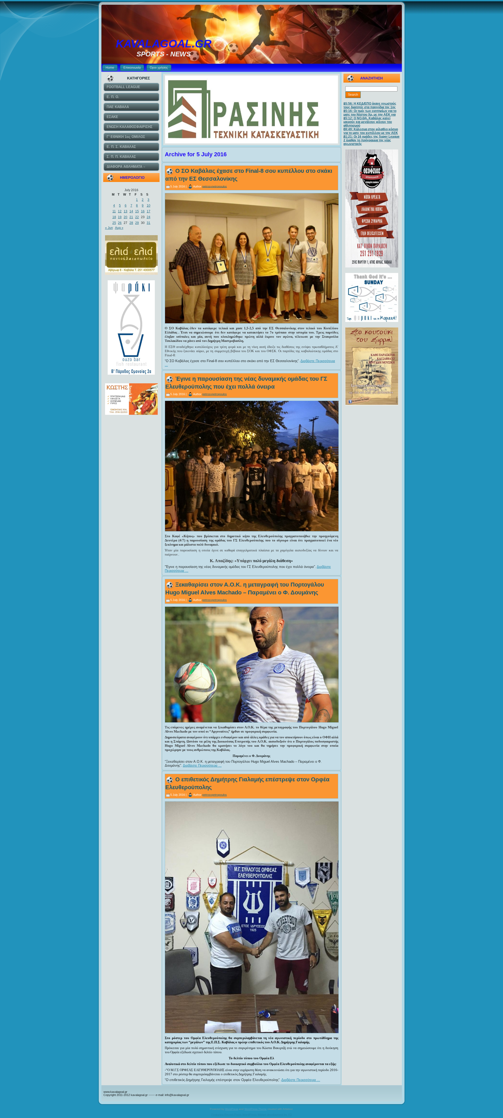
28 (131, 223)
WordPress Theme (255, 1109)
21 (131, 217)
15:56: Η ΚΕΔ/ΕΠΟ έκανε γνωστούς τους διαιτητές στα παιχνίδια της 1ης (369, 105)
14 (131, 211)
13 (125, 211)
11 (114, 211)
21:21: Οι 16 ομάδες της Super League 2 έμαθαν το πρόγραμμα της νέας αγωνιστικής (371, 140)
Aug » (119, 228)
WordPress (231, 1109)
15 (137, 211)
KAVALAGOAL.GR (163, 43)
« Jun (109, 228)
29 (137, 223)
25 (114, 223)
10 (148, 205)
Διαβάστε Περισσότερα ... (202, 765)
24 (148, 217)
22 (137, 217)
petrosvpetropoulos (214, 186)
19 (120, 217)
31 (148, 223)
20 (125, 217)
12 (120, 211)
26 (120, 223)
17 (148, 211)
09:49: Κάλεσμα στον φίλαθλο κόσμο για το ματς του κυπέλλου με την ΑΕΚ (370, 131)
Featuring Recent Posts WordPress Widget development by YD (251, 1114)
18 (114, 217)
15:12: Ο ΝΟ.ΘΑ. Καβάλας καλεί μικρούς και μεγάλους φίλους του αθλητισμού (367, 121)
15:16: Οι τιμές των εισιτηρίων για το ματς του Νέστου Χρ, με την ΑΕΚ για (369, 112)
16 (143, 211)
